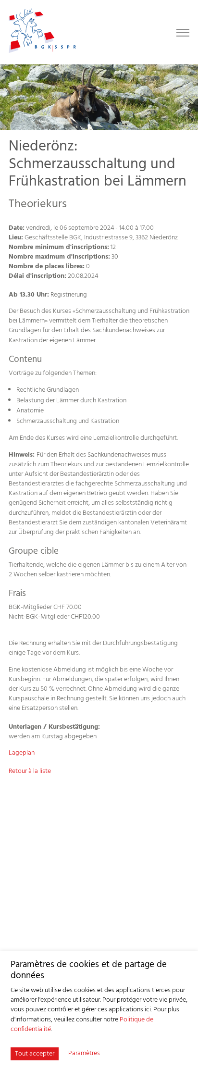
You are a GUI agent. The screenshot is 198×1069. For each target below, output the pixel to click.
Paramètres (84, 1053)
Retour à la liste (30, 771)
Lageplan (22, 752)
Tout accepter (34, 1053)
